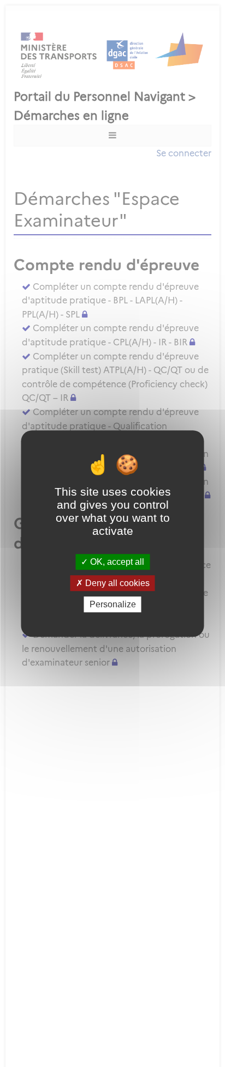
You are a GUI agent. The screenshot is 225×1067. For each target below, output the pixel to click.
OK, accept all (116, 561)
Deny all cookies (116, 583)
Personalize (113, 604)
